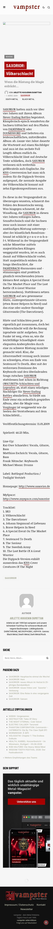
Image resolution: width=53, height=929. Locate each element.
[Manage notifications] (46, 922)
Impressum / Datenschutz (19, 904)
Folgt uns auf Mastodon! (26, 923)
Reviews (9, 57)
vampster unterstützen (26, 920)
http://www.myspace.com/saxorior (26, 499)
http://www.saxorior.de (34, 486)
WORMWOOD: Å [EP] (19, 733)
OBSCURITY (10, 384)
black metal (28, 99)
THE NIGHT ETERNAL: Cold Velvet (25, 722)
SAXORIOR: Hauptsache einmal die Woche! (29, 676)
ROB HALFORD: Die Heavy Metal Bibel (27, 747)
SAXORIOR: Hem (17, 679)
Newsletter (26, 909)
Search (47, 658)
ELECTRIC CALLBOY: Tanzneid (23, 724)
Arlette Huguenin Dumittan (26, 618)
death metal (12, 99)
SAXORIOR (25, 95)
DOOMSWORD (12, 133)
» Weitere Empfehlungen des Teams (20, 757)
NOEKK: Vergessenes (19, 716)
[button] (4, 7)
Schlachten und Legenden (21, 385)
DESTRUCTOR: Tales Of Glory (23, 719)
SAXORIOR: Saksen (18, 699)
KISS (6, 172)
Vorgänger (9, 407)
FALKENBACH (16, 129)
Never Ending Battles (16, 117)
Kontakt (41, 904)
